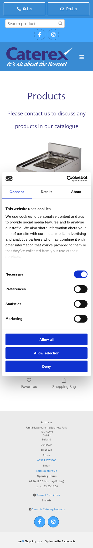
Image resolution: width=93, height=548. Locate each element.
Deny (46, 366)
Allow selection (46, 353)
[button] (24, 8)
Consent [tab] (17, 192)
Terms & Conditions (48, 495)
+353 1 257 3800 (46, 460)
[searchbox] (35, 23)
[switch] (81, 289)
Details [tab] (46, 192)
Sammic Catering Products (48, 509)
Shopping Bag (64, 386)
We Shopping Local (30, 541)
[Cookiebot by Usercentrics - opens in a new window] (67, 178)
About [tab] (76, 192)
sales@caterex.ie (46, 470)
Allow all (46, 339)
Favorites (29, 386)
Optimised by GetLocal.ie (60, 541)
